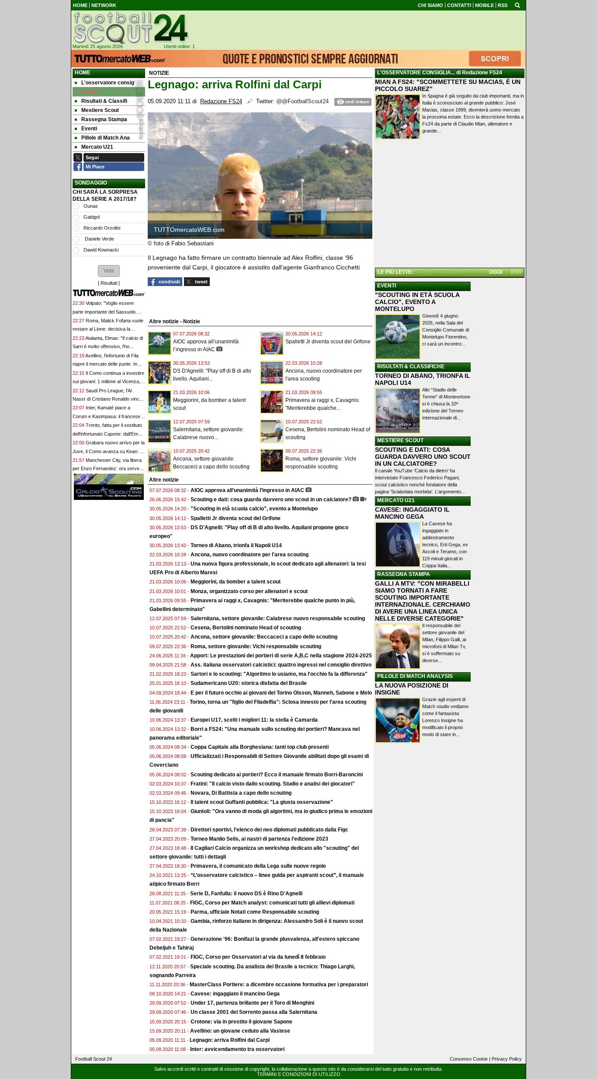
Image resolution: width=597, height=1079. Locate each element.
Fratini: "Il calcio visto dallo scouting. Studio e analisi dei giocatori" (273, 784)
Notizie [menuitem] (89, 92)
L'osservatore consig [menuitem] (107, 83)
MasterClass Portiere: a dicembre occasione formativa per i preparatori (279, 984)
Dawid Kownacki (100, 249)
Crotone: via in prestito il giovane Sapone (241, 1022)
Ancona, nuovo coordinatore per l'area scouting (250, 555)
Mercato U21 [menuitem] (97, 147)
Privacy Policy (507, 1059)
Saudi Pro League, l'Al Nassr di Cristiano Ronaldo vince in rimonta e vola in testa (107, 399)
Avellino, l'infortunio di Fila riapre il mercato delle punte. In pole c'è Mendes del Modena (106, 364)
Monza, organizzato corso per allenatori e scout (249, 591)
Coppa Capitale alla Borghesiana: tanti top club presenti (260, 747)
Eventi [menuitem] (89, 129)
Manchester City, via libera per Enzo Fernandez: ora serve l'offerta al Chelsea (107, 468)
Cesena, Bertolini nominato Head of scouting (246, 628)
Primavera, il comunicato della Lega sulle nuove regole (258, 866)
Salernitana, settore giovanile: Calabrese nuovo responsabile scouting (278, 618)
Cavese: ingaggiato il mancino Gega (235, 994)
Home (82, 73)
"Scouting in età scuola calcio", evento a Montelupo (254, 509)
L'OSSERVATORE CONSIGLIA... (416, 73)
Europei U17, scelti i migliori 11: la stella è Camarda (254, 720)
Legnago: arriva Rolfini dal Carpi (230, 1040)
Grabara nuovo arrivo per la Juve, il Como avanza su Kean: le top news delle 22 (109, 451)
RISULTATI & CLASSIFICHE (410, 366)
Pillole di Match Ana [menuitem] (105, 138)
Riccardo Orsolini (101, 227)
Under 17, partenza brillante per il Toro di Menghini (252, 1003)
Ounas (90, 206)
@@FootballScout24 (302, 101)
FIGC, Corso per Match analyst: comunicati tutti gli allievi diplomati (273, 903)
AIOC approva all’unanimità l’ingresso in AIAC (247, 490)
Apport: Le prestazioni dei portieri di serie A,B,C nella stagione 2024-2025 (281, 656)
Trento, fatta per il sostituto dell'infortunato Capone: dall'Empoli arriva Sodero (109, 434)
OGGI (495, 272)
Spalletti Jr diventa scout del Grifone (328, 342)
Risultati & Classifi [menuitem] (104, 101)
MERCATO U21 (396, 500)
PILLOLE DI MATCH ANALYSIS (415, 676)
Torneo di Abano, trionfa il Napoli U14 (236, 545)
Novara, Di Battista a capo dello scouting (241, 793)
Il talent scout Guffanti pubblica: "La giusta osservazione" (262, 802)
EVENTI (386, 286)
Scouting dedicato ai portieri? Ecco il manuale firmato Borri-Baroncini (277, 775)
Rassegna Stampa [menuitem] (104, 119)
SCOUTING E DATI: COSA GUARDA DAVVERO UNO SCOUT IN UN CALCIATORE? (423, 456)
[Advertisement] (449, 205)
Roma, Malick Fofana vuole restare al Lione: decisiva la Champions (108, 329)
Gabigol (91, 217)
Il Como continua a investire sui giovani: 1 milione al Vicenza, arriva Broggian (108, 381)
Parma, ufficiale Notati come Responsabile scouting (255, 912)
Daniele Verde (98, 238)
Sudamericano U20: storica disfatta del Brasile (249, 683)
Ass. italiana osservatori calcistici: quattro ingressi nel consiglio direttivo (281, 665)
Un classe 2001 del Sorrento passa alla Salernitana (254, 1012)
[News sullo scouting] (130, 27)
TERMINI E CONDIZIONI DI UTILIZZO (298, 1074)
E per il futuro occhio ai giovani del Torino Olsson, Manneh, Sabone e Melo (281, 693)
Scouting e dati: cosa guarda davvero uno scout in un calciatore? (271, 499)
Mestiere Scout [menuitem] (100, 110)
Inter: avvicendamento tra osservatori (237, 1049)
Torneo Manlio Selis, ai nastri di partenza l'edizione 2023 (259, 839)
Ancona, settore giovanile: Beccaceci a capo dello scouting (264, 637)
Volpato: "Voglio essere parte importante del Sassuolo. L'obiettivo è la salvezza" (105, 311)
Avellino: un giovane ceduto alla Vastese (240, 1031)
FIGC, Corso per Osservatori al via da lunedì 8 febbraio (258, 957)
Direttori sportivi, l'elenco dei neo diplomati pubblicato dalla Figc (269, 830)
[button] (109, 270)
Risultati (109, 283)
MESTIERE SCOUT (400, 440)
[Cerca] (517, 4)
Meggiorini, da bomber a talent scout (236, 582)
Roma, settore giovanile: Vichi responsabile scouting (256, 646)
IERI (516, 272)
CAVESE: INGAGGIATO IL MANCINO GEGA (412, 513)
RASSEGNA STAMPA (403, 574)
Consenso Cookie (469, 1059)
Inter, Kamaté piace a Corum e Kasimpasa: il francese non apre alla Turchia (106, 416)
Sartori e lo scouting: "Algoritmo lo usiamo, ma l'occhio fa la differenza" (279, 674)
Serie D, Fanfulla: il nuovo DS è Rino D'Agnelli (246, 893)
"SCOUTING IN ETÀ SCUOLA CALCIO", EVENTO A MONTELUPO (417, 301)
